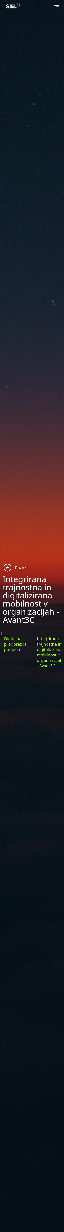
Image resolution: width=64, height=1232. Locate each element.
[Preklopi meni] (56, 5)
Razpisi (21, 567)
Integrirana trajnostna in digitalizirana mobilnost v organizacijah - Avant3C (49, 652)
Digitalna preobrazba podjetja (15, 644)
